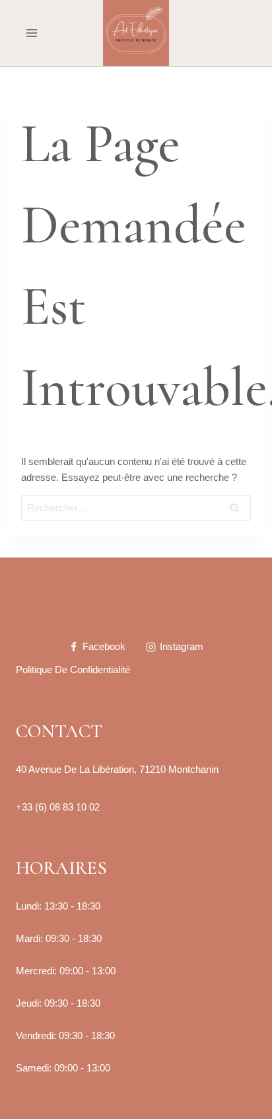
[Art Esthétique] (136, 33)
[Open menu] (32, 32)
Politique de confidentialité (73, 669)
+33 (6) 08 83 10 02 (58, 806)
